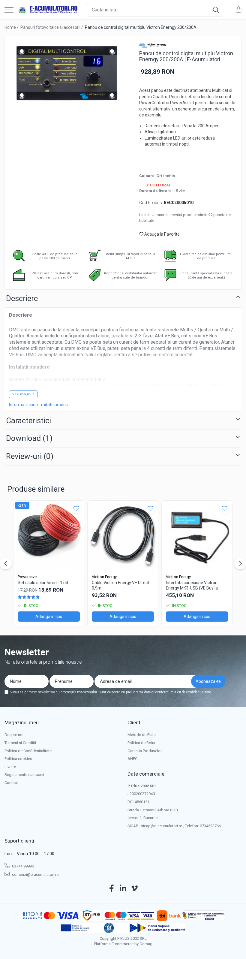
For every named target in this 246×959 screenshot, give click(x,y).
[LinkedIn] (123, 888)
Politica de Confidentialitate (28, 751)
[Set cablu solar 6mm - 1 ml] (49, 536)
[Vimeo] (134, 888)
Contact (11, 782)
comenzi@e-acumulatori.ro (35, 874)
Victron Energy (104, 576)
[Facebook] (111, 888)
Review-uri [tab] (29, 456)
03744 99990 (22, 866)
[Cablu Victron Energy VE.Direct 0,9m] (123, 536)
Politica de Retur (141, 742)
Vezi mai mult (23, 394)
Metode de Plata (142, 734)
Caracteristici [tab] (28, 420)
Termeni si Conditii (20, 742)
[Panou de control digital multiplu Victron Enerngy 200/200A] (66, 73)
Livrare (10, 766)
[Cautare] (216, 10)
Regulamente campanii (24, 774)
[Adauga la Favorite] (76, 508)
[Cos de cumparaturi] (238, 10)
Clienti (135, 722)
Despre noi (13, 734)
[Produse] (9, 10)
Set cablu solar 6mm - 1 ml (43, 582)
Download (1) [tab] (29, 438)
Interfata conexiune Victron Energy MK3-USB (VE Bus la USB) (192, 585)
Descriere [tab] (22, 298)
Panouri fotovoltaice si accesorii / (52, 27)
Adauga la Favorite (161, 234)
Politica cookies (18, 758)
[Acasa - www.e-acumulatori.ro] (48, 9)
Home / (12, 27)
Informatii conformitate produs (38, 404)
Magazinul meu (21, 722)
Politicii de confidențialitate (190, 692)
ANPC (132, 758)
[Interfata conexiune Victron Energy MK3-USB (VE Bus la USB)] (197, 536)
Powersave (27, 576)
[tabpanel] (66, 73)
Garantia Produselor (145, 751)
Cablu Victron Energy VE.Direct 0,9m (120, 585)
